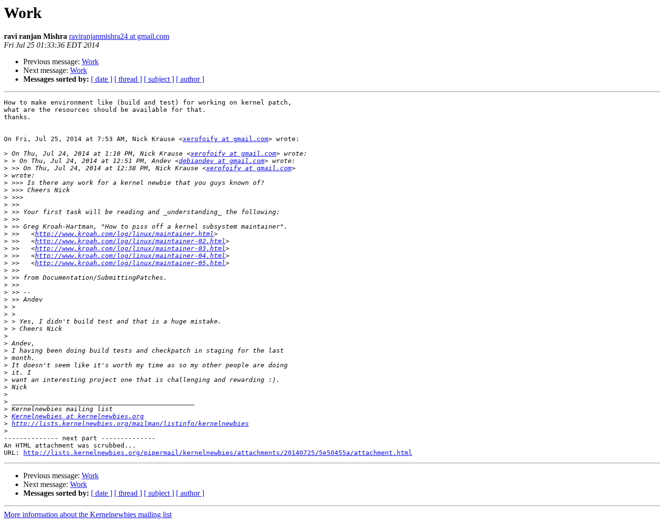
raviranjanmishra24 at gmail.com (119, 36)
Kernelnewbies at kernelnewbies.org (78, 416)
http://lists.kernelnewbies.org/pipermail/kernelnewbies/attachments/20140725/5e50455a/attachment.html (217, 452)
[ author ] (190, 79)
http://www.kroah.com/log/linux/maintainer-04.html (130, 255)
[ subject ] (159, 79)
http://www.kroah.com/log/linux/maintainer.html (124, 233)
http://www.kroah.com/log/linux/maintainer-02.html (130, 241)
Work (90, 61)
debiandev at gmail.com (221, 160)
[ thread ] (128, 79)
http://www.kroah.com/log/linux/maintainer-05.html (130, 263)
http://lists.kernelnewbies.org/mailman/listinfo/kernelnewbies (130, 423)
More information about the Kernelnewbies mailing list (88, 514)
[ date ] (101, 79)
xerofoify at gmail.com (225, 139)
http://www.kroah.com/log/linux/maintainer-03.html (130, 248)
